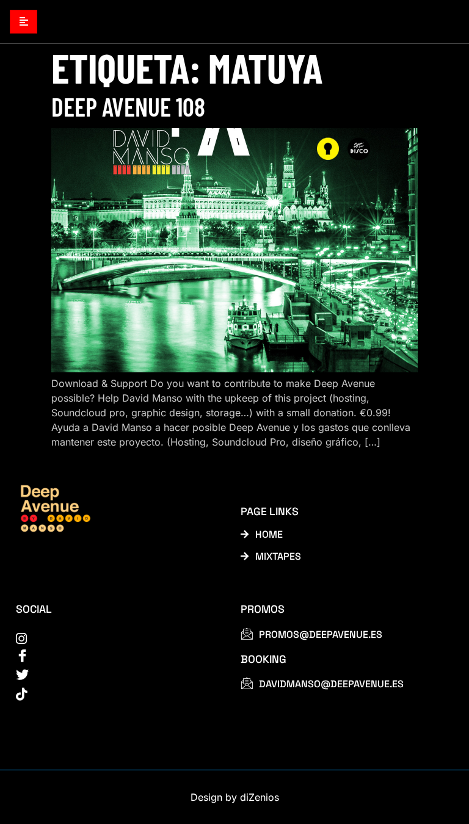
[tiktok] (114, 693)
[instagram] (114, 638)
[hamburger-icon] (23, 22)
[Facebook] (114, 656)
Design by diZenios (235, 797)
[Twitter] (114, 675)
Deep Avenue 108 (128, 106)
